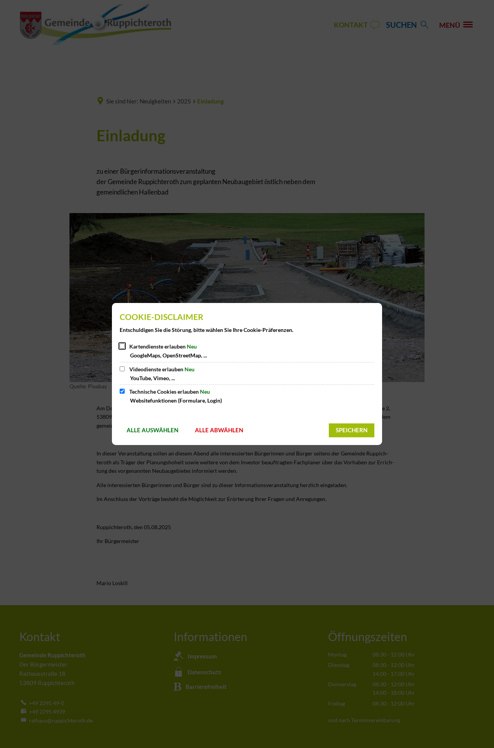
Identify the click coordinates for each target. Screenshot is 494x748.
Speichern (351, 429)
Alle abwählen (219, 429)
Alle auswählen (152, 429)
